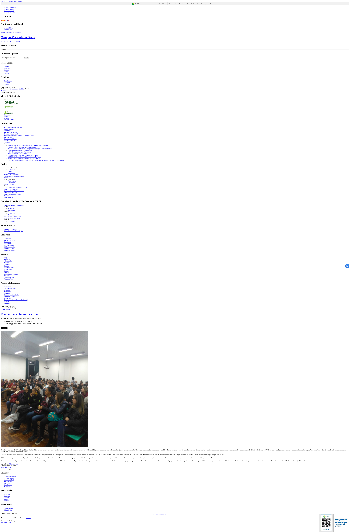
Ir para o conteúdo (10, 7)
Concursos (7, 115)
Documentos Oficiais (10, 139)
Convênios (7, 291)
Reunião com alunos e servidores (21, 314)
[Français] (8, 20)
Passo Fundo (8, 269)
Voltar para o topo (6, 467)
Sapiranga (7, 276)
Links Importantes (9, 247)
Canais (212, 4)
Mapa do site (8, 29)
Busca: (4, 57)
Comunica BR (172, 4)
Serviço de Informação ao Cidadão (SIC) (16, 300)
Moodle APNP (8, 197)
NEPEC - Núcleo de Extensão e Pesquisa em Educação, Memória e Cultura (30, 148)
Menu (4, 90)
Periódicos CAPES (9, 248)
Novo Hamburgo (9, 267)
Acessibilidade (8, 28)
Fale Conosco (8, 81)
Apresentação (12, 169)
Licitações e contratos (10, 229)
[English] (1, 20)
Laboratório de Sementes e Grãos (17, 187)
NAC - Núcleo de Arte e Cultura (17, 153)
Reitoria (6, 272)
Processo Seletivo (9, 119)
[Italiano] (6, 20)
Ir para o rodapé (9, 12)
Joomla (28, 518)
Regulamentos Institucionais (12, 194)
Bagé (5, 257)
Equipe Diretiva (8, 129)
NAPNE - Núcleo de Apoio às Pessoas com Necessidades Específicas (28, 145)
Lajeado (6, 266)
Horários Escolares (9, 184)
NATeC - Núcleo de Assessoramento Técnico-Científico (24, 158)
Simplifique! (162, 4)
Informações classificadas (11, 295)
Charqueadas (8, 261)
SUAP (6, 499)
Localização (7, 130)
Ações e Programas (9, 288)
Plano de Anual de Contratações (13, 231)
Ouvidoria (7, 486)
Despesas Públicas (9, 140)
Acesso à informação (192, 4)
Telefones (7, 82)
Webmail (6, 84)
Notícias (21, 89)
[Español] (3, 20)
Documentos (11, 173)
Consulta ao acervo (9, 240)
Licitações (7, 303)
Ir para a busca (9, 11)
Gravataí (6, 262)
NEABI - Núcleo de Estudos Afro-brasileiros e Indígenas (24, 157)
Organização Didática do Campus (14, 191)
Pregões (6, 301)
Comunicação (8, 137)
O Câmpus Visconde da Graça (13, 127)
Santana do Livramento (11, 274)
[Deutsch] (5, 20)
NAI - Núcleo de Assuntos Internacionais (20, 150)
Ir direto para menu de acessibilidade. (11, 1)
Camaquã (7, 259)
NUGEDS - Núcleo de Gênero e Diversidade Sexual (23, 155)
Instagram (7, 496)
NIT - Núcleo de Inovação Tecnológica (19, 152)
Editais (6, 116)
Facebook (7, 494)
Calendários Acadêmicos (11, 174)
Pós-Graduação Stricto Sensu (12, 216)
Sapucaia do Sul (9, 277)
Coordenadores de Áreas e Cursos (14, 176)
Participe (181, 4)
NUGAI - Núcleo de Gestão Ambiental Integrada (22, 147)
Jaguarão (6, 264)
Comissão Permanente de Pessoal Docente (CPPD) (19, 135)
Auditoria (7, 290)
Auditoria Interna (9, 478)
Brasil (137, 4)
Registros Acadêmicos (10, 192)
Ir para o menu (9, 9)
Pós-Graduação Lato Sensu (12, 218)
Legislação (204, 4)
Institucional (7, 287)
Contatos (6, 483)
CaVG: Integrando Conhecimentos (14, 205)
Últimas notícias (5, 309)
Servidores (7, 298)
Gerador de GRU (9, 245)
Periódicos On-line (9, 250)
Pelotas (6, 271)
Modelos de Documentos (11, 189)
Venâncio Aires (8, 279)
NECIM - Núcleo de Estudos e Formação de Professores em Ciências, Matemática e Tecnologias (36, 160)
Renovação (7, 242)
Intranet (6, 497)
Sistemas (6, 196)
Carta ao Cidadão (9, 480)
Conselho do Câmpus (10, 132)
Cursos (6, 178)
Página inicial (14, 89)
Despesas (7, 293)
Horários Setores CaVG (11, 134)
